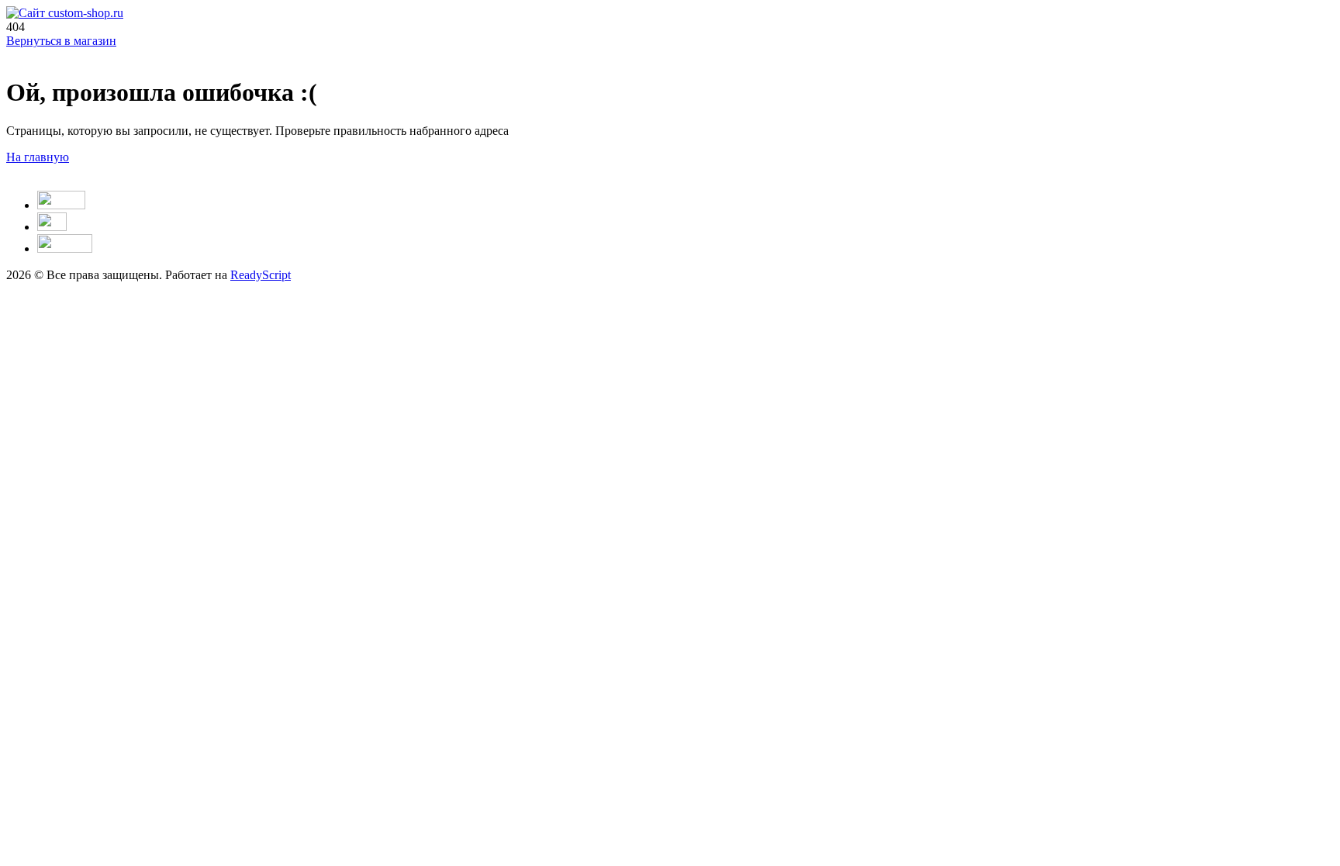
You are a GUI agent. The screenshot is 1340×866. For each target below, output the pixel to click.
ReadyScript (260, 274)
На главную (37, 157)
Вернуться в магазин (61, 40)
